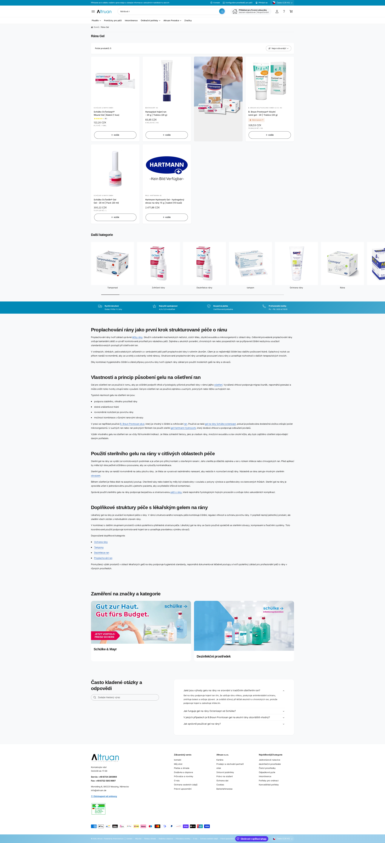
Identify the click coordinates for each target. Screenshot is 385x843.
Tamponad (112, 287)
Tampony (99, 547)
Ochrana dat (222, 780)
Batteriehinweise (224, 789)
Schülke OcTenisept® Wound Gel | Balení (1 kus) (106, 113)
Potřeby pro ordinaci (269, 780)
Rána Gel (105, 27)
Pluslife (95, 20)
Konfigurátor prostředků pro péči (239, 3)
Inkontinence (265, 776)
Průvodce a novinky (183, 776)
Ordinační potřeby (149, 20)
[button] (93, 11)
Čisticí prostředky (267, 768)
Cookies (220, 784)
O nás (177, 780)
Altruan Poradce (171, 20)
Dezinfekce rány (204, 287)
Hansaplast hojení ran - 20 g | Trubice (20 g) (156, 113)
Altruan (100, 839)
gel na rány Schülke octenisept (220, 424)
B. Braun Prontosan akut (132, 424)
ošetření (218, 384)
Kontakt (216, 3)
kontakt (177, 760)
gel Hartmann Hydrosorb (183, 428)
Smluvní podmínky (225, 772)
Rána (342, 287)
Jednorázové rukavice (269, 760)
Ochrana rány (296, 287)
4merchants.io (118, 839)
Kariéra (219, 760)
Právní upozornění (182, 789)
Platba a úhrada (181, 768)
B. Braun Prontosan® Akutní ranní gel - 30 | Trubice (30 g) (263, 113)
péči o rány (176, 492)
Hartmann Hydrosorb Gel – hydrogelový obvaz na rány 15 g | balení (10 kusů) (164, 201)
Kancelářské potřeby (269, 784)
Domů (96, 27)
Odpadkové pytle (267, 772)
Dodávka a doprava (183, 772)
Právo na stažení (224, 776)
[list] (192, 307)
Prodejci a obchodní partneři (230, 764)
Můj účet (178, 764)
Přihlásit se (263, 3)
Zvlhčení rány (158, 287)
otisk (218, 768)
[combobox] (171, 11)
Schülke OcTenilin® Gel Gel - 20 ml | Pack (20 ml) (106, 201)
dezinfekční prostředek (270, 764)
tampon (250, 287)
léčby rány (137, 337)
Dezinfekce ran (101, 552)
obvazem (95, 475)
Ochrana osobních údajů (185, 784)
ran (185, 424)
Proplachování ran (103, 558)
